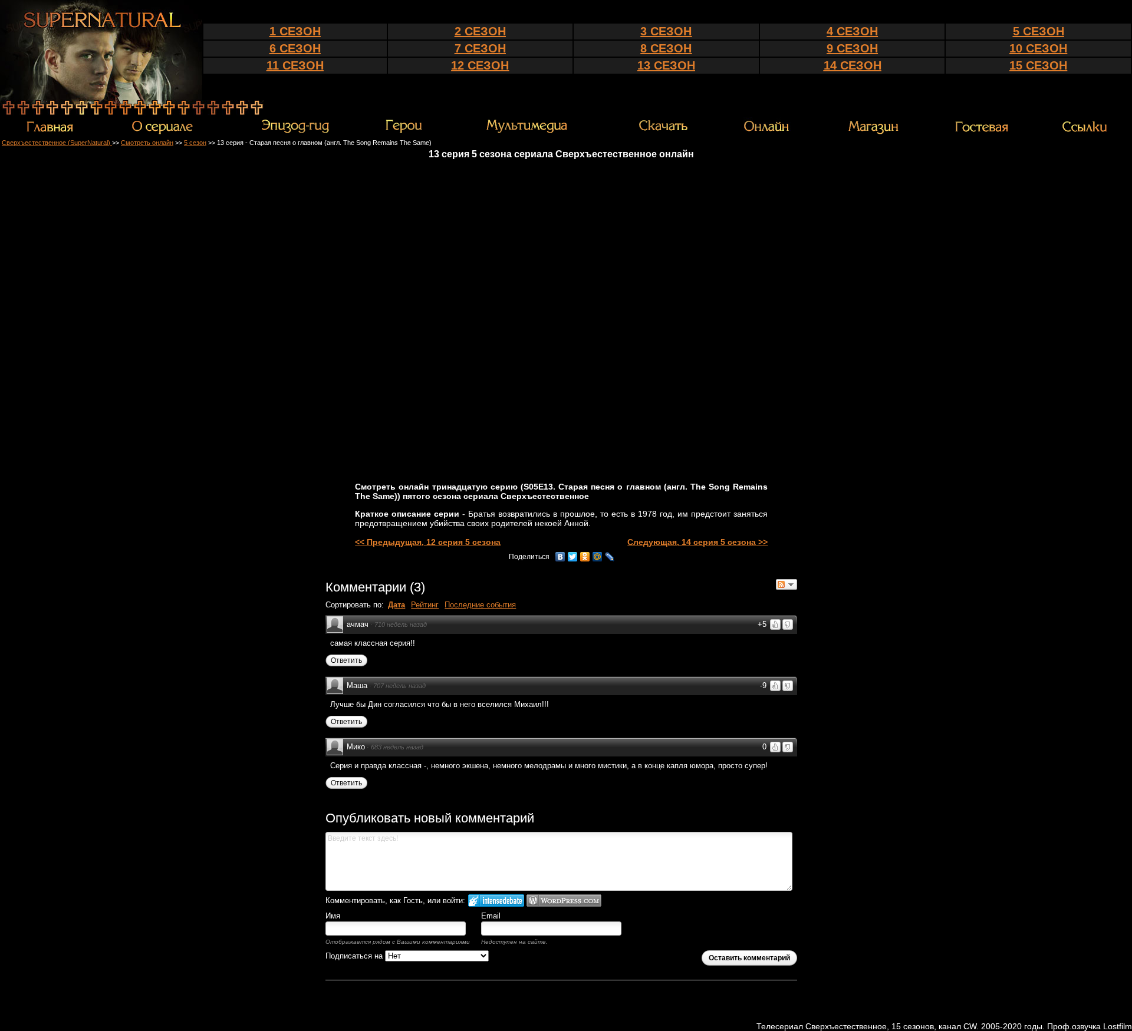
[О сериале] (162, 132)
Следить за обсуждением (786, 584)
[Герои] (403, 131)
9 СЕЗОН (852, 48)
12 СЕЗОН (480, 65)
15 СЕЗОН (1038, 65)
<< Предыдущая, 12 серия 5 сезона (428, 542)
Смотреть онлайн (147, 142)
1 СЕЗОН (295, 31)
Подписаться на (355, 955)
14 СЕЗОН (852, 65)
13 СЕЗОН (666, 65)
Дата (396, 604)
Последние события (480, 604)
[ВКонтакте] (560, 556)
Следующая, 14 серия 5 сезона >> (697, 542)
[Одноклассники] (585, 556)
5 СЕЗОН (1038, 31)
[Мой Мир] (597, 556)
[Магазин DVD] (873, 132)
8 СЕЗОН (666, 48)
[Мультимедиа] (527, 132)
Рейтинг (425, 604)
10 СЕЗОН (1038, 48)
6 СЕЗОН (295, 48)
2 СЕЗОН (480, 31)
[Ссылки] (1084, 131)
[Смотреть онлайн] (768, 132)
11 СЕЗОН (295, 65)
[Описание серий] (295, 132)
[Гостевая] (982, 131)
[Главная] (50, 131)
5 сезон (195, 142)
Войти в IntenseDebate (496, 900)
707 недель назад (399, 685)
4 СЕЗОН (852, 31)
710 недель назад (400, 624)
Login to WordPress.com (563, 900)
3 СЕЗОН (666, 31)
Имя (332, 915)
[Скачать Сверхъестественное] (664, 131)
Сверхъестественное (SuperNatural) (57, 142)
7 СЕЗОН (480, 48)
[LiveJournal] (610, 556)
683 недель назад (397, 747)
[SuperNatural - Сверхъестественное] (101, 97)
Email (491, 915)
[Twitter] (573, 556)
